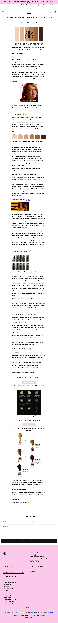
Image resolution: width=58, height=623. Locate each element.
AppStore (32, 569)
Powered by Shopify (29, 617)
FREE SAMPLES (11, 17)
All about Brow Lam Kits (10, 601)
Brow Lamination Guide (10, 599)
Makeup (50, 20)
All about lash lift (8, 603)
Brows (21, 17)
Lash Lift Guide (7, 597)
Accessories (38, 20)
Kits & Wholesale (11, 20)
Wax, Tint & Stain (43, 17)
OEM (35, 23)
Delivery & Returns (8, 584)
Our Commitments (8, 588)
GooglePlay (33, 571)
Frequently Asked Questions (11, 582)
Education (26, 20)
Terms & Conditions (9, 593)
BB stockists (26, 23)
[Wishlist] (53, 11)
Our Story (6, 586)
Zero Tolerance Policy (9, 591)
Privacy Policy (7, 595)
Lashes (30, 17)
